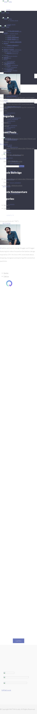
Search (2, 166)
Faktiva (6, 126)
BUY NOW (6, 223)
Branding (15, 340)
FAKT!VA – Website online (13, 161)
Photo (25, 340)
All (11, 340)
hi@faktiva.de (6, 690)
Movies (20, 340)
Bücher (6, 123)
